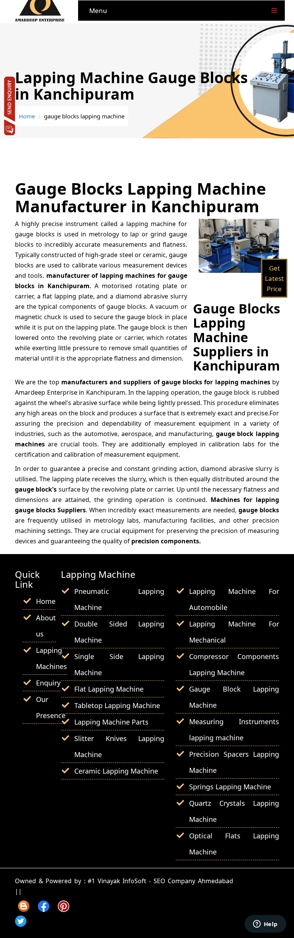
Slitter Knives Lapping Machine (119, 746)
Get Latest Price (274, 278)
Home (27, 116)
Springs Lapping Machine (230, 786)
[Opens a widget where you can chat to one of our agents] (265, 924)
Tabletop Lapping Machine (117, 705)
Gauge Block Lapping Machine (234, 697)
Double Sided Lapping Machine (119, 631)
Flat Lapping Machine (109, 689)
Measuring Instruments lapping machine (234, 729)
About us (46, 625)
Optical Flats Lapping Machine (234, 843)
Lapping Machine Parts (111, 721)
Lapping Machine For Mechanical (234, 631)
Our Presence (50, 707)
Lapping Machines (51, 658)
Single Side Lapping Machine (119, 664)
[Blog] (23, 909)
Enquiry (48, 682)
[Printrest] (63, 909)
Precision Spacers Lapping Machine (234, 762)
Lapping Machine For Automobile (234, 599)
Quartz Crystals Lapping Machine (234, 811)
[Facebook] (43, 909)
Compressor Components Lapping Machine (234, 664)
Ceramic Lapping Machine (116, 771)
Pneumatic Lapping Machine (119, 599)
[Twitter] (20, 924)
